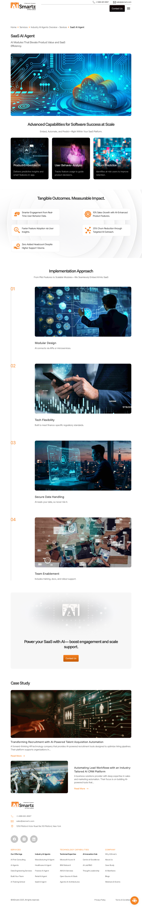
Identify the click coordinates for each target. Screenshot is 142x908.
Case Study (109, 865)
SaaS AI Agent (77, 27)
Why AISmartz (111, 854)
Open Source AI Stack (68, 876)
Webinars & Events (112, 882)
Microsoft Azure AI (67, 859)
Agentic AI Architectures (70, 882)
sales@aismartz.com (123, 2)
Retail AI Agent (41, 876)
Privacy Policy (100, 900)
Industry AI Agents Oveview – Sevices (49, 27)
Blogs (107, 876)
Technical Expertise (68, 854)
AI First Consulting (18, 859)
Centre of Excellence (91, 859)
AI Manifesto (110, 870)
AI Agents (15, 865)
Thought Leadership (91, 870)
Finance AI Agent (42, 870)
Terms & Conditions (123, 900)
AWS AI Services (66, 870)
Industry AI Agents (42, 854)
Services (24, 27)
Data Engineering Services (21, 870)
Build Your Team (17, 876)
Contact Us (117, 8)
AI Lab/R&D (87, 865)
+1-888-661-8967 (102, 2)
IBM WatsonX (65, 865)
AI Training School (18, 882)
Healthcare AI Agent (43, 865)
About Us (109, 859)
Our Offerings (16, 854)
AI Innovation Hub (90, 854)
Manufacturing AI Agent (44, 859)
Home (14, 27)
